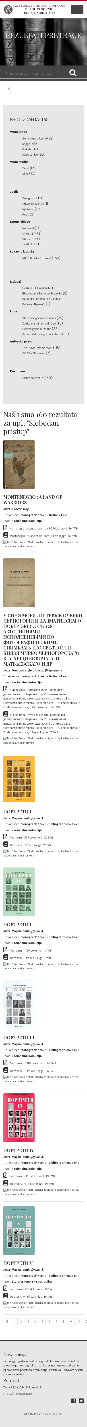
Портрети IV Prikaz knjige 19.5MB (31, 1184)
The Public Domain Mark (37, 348)
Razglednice (30, 155)
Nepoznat (28, 228)
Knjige (26, 144)
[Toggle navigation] (77, 9)
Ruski (26, 214)
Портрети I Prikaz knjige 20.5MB (30, 845)
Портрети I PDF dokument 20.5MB (30, 837)
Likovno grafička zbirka (37, 329)
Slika (25, 174)
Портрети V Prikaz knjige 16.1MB (30, 1296)
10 (78, 1321)
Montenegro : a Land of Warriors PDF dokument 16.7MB (42, 528)
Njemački (28, 209)
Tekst (26, 168)
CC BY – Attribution (34, 353)
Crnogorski (29, 198)
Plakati (26, 149)
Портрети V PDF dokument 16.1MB (30, 1289)
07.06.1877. (29, 233)
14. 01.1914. (29, 244)
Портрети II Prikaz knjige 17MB (29, 958)
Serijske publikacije (34, 138)
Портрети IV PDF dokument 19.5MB (31, 1176)
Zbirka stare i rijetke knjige (39, 323)
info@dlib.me (24, 1394)
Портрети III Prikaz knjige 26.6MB (31, 1071)
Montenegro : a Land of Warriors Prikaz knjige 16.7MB (42, 536)
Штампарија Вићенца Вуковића (42, 293)
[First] (7, 1321)
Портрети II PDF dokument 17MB (29, 950)
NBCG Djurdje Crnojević (37, 258)
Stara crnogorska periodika (39, 318)
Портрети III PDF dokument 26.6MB (31, 1063)
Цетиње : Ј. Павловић (36, 288)
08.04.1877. (29, 239)
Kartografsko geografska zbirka (42, 334)
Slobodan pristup (33, 378)
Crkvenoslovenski (33, 204)
